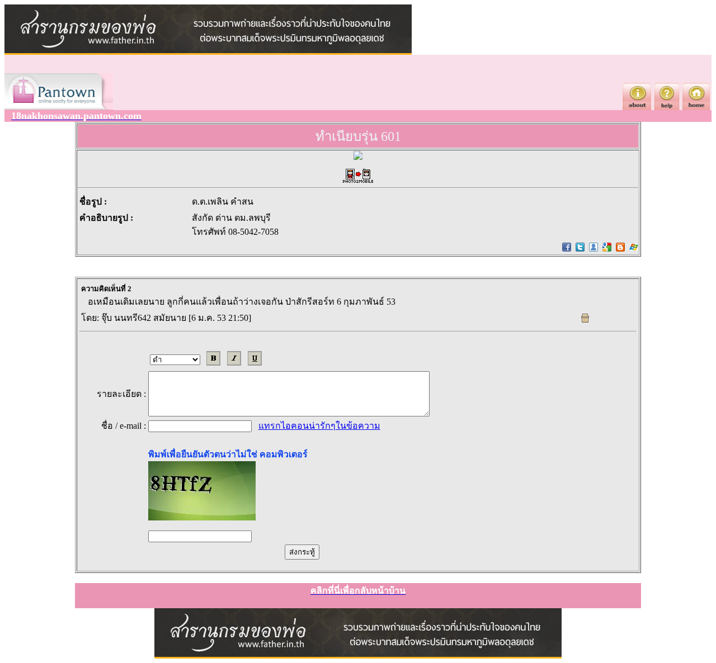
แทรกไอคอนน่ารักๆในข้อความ (319, 425)
